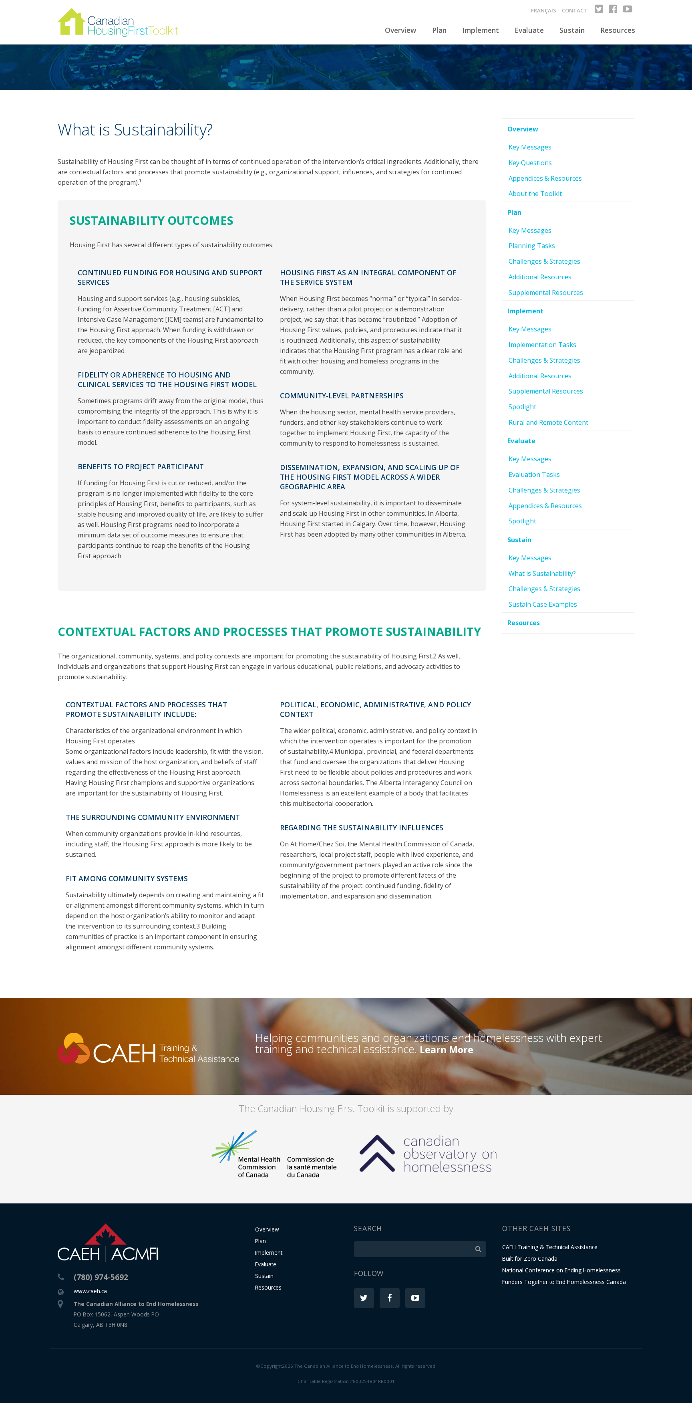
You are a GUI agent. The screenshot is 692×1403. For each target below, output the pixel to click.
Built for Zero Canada (529, 1258)
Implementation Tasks (542, 344)
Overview (400, 30)
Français (543, 10)
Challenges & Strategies (544, 261)
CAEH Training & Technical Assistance (549, 1247)
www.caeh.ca (90, 1291)
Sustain (572, 30)
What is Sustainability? (542, 573)
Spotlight (522, 406)
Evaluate (529, 30)
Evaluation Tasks (534, 474)
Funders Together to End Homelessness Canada (564, 1282)
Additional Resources (540, 277)
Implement (480, 30)
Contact (574, 10)
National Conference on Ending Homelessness (561, 1270)
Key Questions (530, 162)
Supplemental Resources (546, 292)
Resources (617, 30)
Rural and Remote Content (548, 422)
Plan (439, 30)
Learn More (446, 1049)
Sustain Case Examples (543, 604)
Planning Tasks (532, 245)
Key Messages (530, 147)
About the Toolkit (535, 193)
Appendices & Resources (545, 178)
